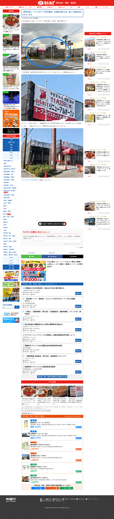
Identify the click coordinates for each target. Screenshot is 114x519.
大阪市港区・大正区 (8, 185)
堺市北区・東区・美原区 (66, 3)
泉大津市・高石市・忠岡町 (9, 241)
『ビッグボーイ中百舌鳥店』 (29, 180)
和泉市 (5, 244)
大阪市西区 (6, 182)
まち (71, 7)
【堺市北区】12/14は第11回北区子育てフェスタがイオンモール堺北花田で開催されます (11, 69)
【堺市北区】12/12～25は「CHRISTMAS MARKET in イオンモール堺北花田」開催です (11, 106)
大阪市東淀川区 (7, 166)
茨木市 (5, 208)
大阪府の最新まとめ (8, 160)
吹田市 (5, 205)
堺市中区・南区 (7, 238)
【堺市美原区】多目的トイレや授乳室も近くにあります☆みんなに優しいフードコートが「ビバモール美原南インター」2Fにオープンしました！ (103, 88)
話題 (79, 7)
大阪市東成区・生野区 (8, 179)
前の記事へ (32, 253)
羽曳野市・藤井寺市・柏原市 (10, 254)
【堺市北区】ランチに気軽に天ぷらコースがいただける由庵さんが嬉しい (103, 71)
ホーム (43, 499)
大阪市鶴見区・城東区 (8, 177)
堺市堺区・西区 (7, 233)
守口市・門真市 (7, 203)
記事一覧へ (52, 253)
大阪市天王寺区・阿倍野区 (9, 188)
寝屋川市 (5, 222)
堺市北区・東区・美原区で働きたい (33, 284)
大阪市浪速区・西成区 (8, 195)
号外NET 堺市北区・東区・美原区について (53, 500)
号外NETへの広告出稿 (70, 499)
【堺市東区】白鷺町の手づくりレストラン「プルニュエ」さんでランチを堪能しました (103, 153)
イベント (87, 7)
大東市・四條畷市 (7, 200)
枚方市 (5, 224)
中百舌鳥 (48, 410)
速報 (96, 7)
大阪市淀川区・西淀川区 (9, 169)
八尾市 (5, 230)
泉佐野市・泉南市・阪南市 (9, 252)
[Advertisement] (98, 20)
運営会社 (50, 499)
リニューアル (42, 410)
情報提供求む (58, 499)
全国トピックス (9, 7)
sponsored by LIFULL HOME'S (73, 416)
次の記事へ (72, 253)
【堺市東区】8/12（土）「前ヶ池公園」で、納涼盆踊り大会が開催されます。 (103, 117)
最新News (21, 7)
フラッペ (31, 413)
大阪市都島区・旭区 (8, 174)
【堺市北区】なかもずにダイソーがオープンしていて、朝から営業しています (103, 168)
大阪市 (5, 163)
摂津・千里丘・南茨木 (8, 216)
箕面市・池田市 (7, 211)
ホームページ (25, 123)
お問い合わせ (81, 499)
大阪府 (36, 18)
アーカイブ (106, 7)
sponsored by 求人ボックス (51, 284)
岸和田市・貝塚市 (7, 246)
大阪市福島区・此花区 (8, 171)
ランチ (36, 410)
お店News (50, 7)
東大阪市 (5, 227)
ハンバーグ (24, 410)
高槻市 (5, 219)
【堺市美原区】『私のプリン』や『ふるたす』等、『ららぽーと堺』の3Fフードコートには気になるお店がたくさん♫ (103, 222)
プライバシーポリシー (93, 499)
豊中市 (7, 214)
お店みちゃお (61, 7)
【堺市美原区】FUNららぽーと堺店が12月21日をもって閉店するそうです (11, 49)
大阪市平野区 (6, 197)
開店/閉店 (39, 7)
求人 (30, 7)
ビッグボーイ (31, 410)
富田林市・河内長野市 (8, 249)
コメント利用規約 (79, 247)
